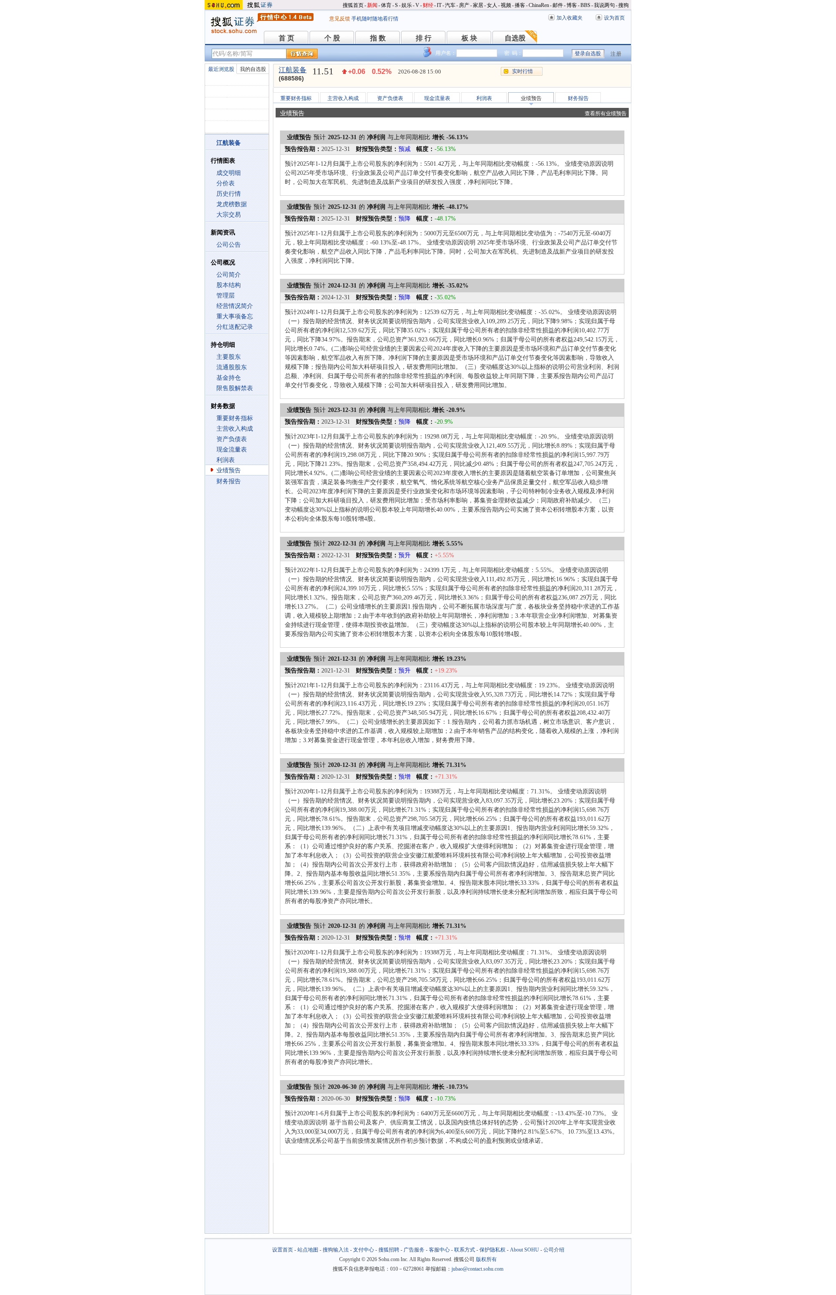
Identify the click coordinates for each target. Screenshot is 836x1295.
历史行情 (228, 194)
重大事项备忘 (234, 316)
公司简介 (228, 274)
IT (439, 5)
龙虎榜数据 (231, 204)
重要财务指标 (234, 418)
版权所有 (486, 1259)
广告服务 (414, 1250)
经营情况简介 (234, 306)
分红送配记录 (234, 327)
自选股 (515, 38)
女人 (492, 5)
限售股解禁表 (234, 388)
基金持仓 (228, 378)
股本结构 (228, 285)
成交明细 (228, 173)
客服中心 (439, 1250)
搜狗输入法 (336, 1250)
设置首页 (282, 1250)
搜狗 (623, 5)
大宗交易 (228, 214)
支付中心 (363, 1250)
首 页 (286, 38)
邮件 (558, 5)
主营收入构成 (234, 428)
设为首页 (614, 18)
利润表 (225, 460)
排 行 (423, 38)
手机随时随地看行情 (374, 19)
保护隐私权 (492, 1250)
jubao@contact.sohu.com (477, 1269)
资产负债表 (231, 439)
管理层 (225, 295)
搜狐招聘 (388, 1250)
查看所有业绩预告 (606, 113)
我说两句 (604, 5)
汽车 (450, 5)
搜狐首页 (353, 5)
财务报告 (228, 481)
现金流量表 (231, 449)
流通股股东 (231, 367)
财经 (428, 5)
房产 (464, 5)
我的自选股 (253, 69)
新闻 (372, 5)
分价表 (225, 183)
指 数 (378, 38)
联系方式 (464, 1250)
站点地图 (307, 1250)
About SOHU (524, 1250)
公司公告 (228, 244)
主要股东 (228, 357)
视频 (506, 5)
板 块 (469, 38)
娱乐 (406, 5)
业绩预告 (228, 470)
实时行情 (522, 71)
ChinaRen (539, 5)
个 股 (332, 38)
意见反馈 (339, 19)
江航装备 (293, 70)
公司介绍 (553, 1250)
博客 (571, 5)
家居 (478, 5)
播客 (520, 5)
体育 (386, 5)
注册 (616, 54)
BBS (585, 5)
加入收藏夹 (569, 18)
